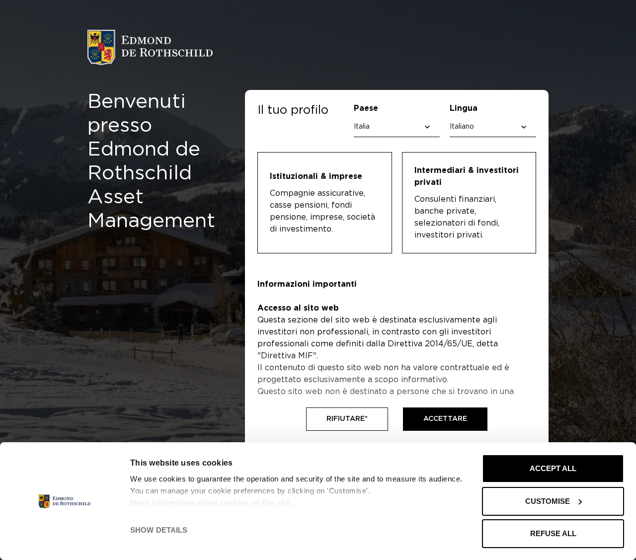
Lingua (463, 108)
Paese (366, 108)
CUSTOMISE (547, 501)
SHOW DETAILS (158, 530)
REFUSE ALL (553, 533)
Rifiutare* (347, 418)
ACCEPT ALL (553, 468)
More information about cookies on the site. (211, 502)
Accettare (445, 418)
